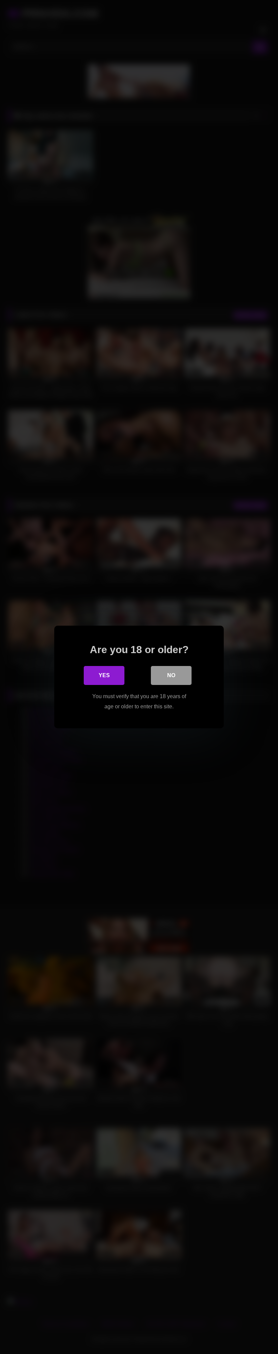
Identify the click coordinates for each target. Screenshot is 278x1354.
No (171, 675)
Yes (104, 675)
